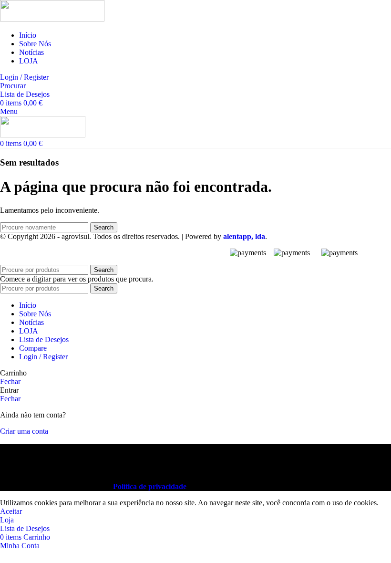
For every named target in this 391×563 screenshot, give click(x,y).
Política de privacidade (149, 486)
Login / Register (43, 357)
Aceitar (11, 511)
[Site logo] (52, 19)
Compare (33, 348)
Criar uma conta (24, 431)
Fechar (10, 381)
